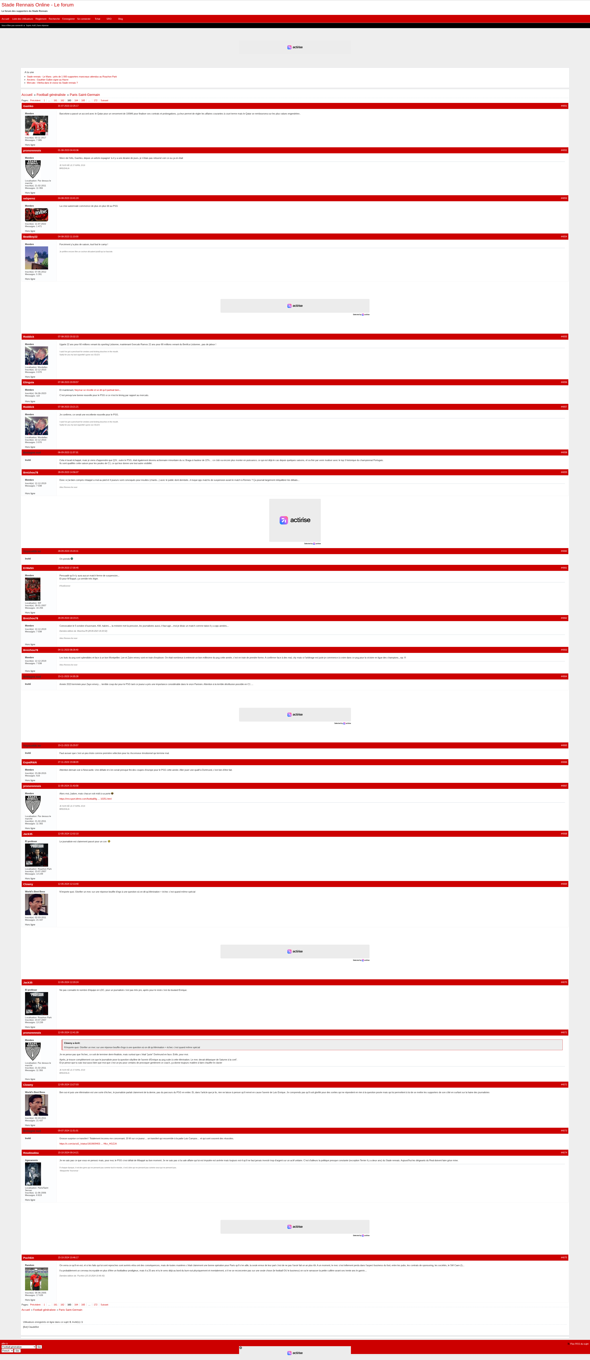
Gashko (28, 106)
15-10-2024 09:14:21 (68, 1152)
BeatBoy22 (30, 236)
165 (83, 100)
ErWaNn (28, 568)
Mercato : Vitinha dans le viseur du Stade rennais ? (52, 82)
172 (95, 100)
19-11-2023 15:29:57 (68, 745)
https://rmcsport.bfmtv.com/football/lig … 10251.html (85, 798)
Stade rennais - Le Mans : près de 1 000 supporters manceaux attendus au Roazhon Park (72, 76)
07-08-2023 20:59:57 (68, 382)
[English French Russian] (7, 1350)
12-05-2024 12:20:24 (68, 982)
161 (55, 100)
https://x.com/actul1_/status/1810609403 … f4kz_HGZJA (88, 1143)
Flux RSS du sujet (579, 1343)
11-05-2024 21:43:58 (68, 785)
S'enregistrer (68, 19)
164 (76, 100)
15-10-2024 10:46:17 (68, 1257)
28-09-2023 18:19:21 (68, 618)
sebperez (29, 198)
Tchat (97, 19)
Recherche (54, 19)
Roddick (28, 336)
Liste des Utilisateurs (22, 19)
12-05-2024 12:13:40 (68, 884)
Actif (33, 25)
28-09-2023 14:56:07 (68, 472)
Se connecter (83, 19)
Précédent (35, 100)
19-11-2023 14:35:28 (68, 676)
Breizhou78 (30, 472)
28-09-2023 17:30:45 (68, 567)
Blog (120, 19)
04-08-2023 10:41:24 (68, 198)
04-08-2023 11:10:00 (68, 236)
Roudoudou (31, 1152)
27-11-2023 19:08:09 (68, 762)
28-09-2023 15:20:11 (68, 551)
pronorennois (32, 150)
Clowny (28, 884)
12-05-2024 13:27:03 (68, 1084)
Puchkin (28, 1257)
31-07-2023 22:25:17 (68, 105)
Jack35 (27, 834)
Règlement (40, 19)
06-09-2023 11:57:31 (68, 452)
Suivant (104, 100)
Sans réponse (43, 25)
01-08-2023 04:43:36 (68, 150)
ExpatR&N (30, 762)
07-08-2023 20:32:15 (68, 336)
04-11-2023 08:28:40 (68, 649)
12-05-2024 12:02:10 (68, 833)
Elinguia (28, 382)
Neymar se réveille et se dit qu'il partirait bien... (98, 390)
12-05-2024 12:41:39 (68, 1032)
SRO (109, 19)
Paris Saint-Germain (85, 95)
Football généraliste (51, 95)
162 (62, 100)
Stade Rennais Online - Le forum (38, 5)
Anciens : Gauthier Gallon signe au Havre (47, 79)
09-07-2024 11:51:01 (68, 1130)
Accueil (5, 19)
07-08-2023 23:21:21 (68, 406)
